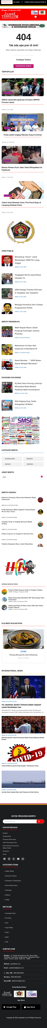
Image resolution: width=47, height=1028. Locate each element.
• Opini (6, 937)
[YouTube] (18, 859)
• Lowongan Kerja (9, 913)
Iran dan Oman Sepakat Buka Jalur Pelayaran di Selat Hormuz (20, 792)
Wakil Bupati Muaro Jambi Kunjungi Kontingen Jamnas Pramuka (27, 331)
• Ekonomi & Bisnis (10, 876)
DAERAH (30, 464)
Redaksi (5, 833)
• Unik (6, 942)
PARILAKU (7, 195)
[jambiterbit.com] (10, 20)
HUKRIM (7, 128)
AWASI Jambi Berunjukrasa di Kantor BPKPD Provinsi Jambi (20, 101)
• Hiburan (7, 895)
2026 (22, 477)
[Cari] (40, 821)
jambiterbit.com (23, 1017)
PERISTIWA (8, 92)
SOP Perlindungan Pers (10, 842)
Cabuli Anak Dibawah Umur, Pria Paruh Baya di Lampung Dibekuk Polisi (21, 204)
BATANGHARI (10, 459)
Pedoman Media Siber (9, 839)
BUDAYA (30, 459)
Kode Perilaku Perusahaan (11, 846)
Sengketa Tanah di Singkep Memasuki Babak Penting (17, 523)
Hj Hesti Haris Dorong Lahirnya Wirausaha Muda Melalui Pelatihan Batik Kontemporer (28, 386)
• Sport (6, 932)
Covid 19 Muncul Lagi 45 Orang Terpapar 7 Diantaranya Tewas (20, 766)
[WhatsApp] (23, 859)
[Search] (41, 16)
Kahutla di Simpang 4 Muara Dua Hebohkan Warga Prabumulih (19, 498)
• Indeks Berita (9, 871)
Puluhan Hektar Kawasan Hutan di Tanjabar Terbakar (25, 590)
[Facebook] (4, 859)
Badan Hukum (7, 848)
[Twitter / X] (13, 859)
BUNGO (8, 464)
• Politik (6, 900)
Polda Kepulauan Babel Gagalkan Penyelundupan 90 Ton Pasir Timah (18, 510)
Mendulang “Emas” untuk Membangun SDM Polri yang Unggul (27, 260)
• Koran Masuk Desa (10, 885)
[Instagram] (9, 859)
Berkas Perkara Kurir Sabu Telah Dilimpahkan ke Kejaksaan (22, 168)
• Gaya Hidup (8, 927)
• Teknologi (7, 890)
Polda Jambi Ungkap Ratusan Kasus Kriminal (23, 135)
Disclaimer (6, 851)
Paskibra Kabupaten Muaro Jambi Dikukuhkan (17, 544)
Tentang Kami (7, 836)
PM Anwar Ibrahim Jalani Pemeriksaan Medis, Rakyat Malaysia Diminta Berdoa (23, 738)
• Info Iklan (7, 918)
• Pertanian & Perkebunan (12, 880)
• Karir (6, 923)
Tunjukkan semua (23, 66)
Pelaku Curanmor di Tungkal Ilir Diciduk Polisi (17, 534)
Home (4, 854)
